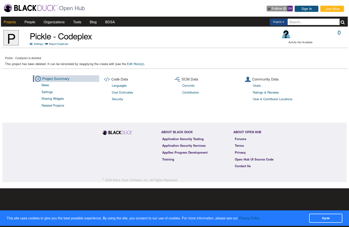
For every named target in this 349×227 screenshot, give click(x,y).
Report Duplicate (58, 44)
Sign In (307, 9)
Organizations (54, 21)
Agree (326, 218)
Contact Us (243, 166)
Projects (10, 21)
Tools (77, 21)
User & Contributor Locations (272, 99)
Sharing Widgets (53, 98)
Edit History (135, 63)
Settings (38, 44)
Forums (240, 139)
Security (117, 99)
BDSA (110, 21)
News (45, 85)
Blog (93, 21)
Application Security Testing (183, 139)
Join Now (332, 9)
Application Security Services (184, 145)
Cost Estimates (122, 92)
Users (257, 85)
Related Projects (53, 105)
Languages (119, 85)
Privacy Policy (249, 218)
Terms (239, 145)
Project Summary (56, 78)
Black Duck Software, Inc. (131, 180)
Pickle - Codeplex (61, 36)
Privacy (240, 152)
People (29, 21)
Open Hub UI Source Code (254, 159)
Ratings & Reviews (266, 92)
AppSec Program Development (185, 152)
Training (168, 159)
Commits (188, 85)
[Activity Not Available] (286, 34)
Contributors (190, 92)
